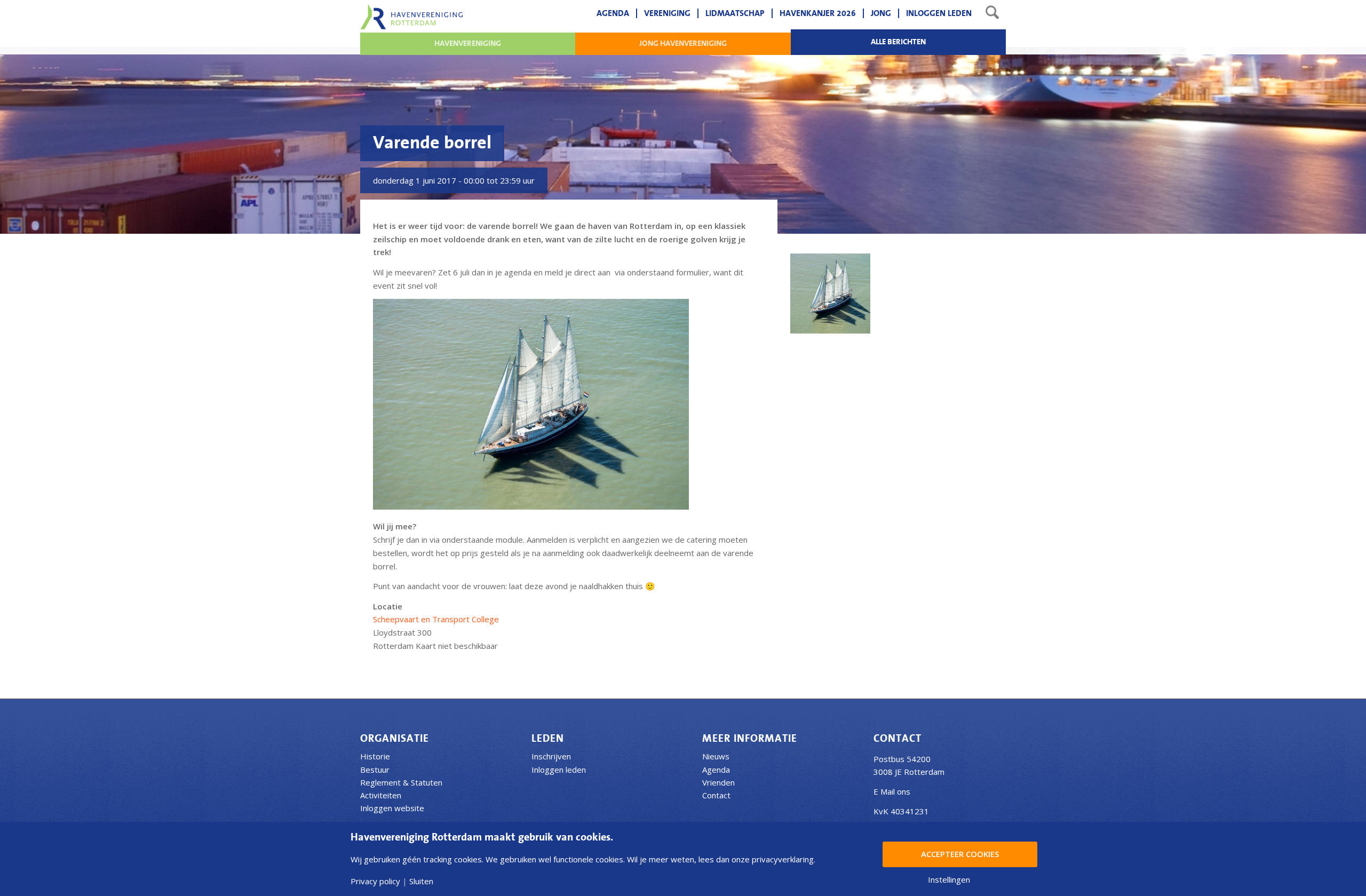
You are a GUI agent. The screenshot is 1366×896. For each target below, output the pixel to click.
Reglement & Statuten (401, 782)
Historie (375, 756)
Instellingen (949, 880)
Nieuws (715, 756)
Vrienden (718, 782)
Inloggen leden (558, 769)
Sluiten (421, 881)
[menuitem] (613, 13)
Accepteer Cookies (960, 854)
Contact (716, 795)
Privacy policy (375, 881)
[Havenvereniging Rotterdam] (411, 16)
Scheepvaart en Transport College (436, 619)
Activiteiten (380, 795)
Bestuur (375, 769)
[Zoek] (992, 13)
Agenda (716, 769)
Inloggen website (392, 808)
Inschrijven (551, 756)
